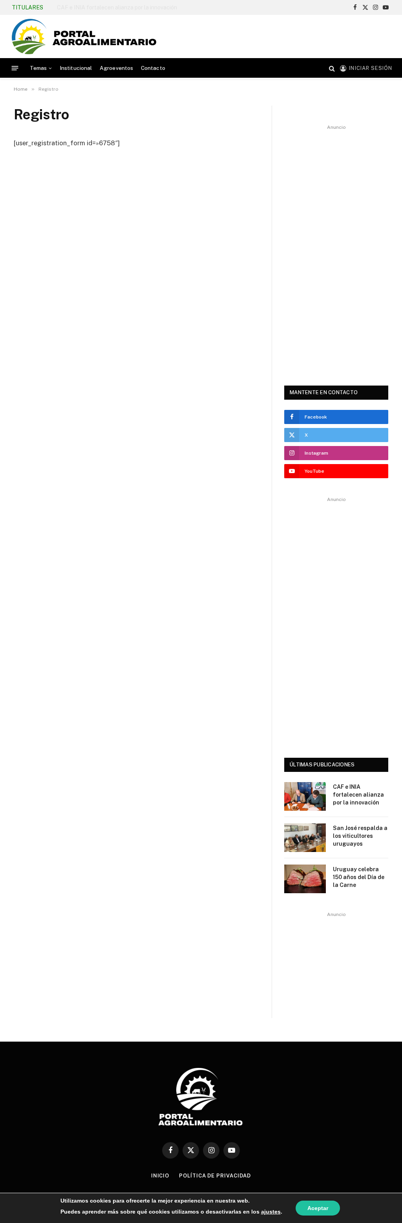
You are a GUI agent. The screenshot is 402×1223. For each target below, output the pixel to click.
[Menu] (15, 68)
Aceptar (317, 1208)
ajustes (271, 1211)
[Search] (331, 68)
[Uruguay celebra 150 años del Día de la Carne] (305, 879)
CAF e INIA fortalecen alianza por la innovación (358, 795)
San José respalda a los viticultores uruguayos (114, 7)
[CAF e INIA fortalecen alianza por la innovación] (305, 796)
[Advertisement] (247, 35)
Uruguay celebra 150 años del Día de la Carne (358, 877)
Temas (38, 68)
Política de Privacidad (215, 1176)
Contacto (153, 68)
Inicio (160, 1176)
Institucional (76, 68)
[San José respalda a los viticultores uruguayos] (305, 837)
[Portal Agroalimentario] (84, 36)
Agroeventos (116, 68)
